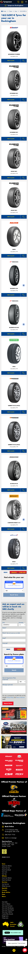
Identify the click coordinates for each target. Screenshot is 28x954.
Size (3, 622)
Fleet (3, 894)
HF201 (14, 561)
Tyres (3, 864)
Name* (4, 628)
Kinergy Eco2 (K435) (14, 405)
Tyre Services (5, 884)
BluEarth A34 (14, 288)
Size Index (4, 902)
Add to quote (10, 60)
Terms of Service (20, 697)
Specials (4, 888)
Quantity (21, 622)
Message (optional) (7, 685)
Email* (4, 638)
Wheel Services (6, 886)
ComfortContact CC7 (14, 522)
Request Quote (8, 703)
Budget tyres (5, 916)
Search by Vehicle (7, 866)
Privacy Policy (10, 697)
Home (4, 11)
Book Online (6, 892)
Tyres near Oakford (7, 912)
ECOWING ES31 (14, 93)
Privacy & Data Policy (11, 946)
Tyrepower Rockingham (15, 5)
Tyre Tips (4, 874)
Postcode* (5, 643)
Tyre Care (4, 872)
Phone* (11, 633)
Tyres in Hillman (6, 904)
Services (4, 882)
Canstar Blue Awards (7, 914)
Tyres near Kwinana (7, 906)
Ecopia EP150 (14, 483)
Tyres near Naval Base (8, 910)
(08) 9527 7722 (10, 835)
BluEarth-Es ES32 (14, 327)
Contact (4, 890)
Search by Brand (6, 870)
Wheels (4, 876)
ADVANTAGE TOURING (14, 54)
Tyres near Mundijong (7, 908)
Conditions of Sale (21, 946)
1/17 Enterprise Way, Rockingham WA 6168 (12, 830)
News (4, 896)
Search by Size (6, 868)
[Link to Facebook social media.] (14, 950)
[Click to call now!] (18, 2)
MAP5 (14, 249)
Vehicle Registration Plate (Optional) (9, 678)
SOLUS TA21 (14, 171)
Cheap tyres (5, 918)
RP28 (14, 366)
